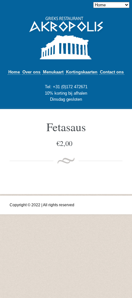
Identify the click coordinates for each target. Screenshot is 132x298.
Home (14, 72)
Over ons (31, 72)
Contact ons (112, 72)
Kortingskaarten (81, 72)
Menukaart (53, 72)
